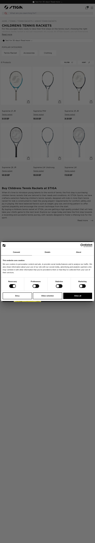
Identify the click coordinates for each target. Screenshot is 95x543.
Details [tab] (47, 252)
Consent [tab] (16, 252)
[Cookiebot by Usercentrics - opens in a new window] (82, 245)
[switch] (36, 286)
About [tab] (78, 252)
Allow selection (47, 296)
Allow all (77, 296)
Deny (17, 296)
